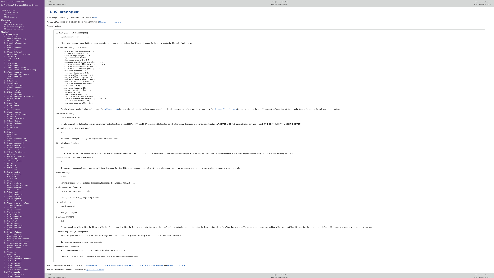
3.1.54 (9, 154)
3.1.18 (16, 74)
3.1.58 (8, 163)
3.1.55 (14, 156)
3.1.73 (12, 196)
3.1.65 (10, 179)
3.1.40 (13, 123)
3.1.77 (14, 205)
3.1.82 (13, 216)
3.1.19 (13, 76)
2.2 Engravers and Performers (13, 24)
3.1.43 (9, 130)
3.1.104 (12, 265)
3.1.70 (13, 190)
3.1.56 (10, 159)
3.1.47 (15, 139)
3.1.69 (13, 188)
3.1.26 (12, 92)
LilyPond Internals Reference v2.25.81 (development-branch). (20, 6)
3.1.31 (10, 103)
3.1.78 (10, 207)
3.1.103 (12, 263)
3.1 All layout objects (10, 34)
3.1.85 (13, 223)
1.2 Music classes (9, 15)
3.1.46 (8, 136)
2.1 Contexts (7, 22)
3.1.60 (10, 167)
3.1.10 (10, 56)
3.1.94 (15, 243)
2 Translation (5, 20)
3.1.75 (13, 201)
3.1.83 (11, 219)
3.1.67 (14, 183)
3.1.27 (14, 94)
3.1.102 (13, 261)
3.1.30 (10, 101)
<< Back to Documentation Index (12, 1)
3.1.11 (11, 59)
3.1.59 (10, 165)
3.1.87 (13, 227)
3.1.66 (9, 181)
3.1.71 (11, 192)
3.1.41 (9, 125)
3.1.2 (15, 39)
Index (285, 2)
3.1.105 (13, 267)
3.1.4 (15, 43)
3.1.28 (19, 96)
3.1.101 (17, 259)
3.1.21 (10, 81)
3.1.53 (14, 152)
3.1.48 (18, 141)
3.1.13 (10, 63)
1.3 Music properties (10, 17)
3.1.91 (13, 236)
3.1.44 (9, 132)
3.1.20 (8, 79)
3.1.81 (11, 214)
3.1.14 (11, 65)
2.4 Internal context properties (13, 29)
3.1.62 (12, 172)
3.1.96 (12, 248)
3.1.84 (10, 221)
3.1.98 (10, 252)
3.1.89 (13, 232)
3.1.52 (11, 150)
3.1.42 (11, 127)
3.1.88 (11, 230)
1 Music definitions (8, 10)
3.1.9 (17, 54)
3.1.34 (12, 110)
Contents (279, 2)
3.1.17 (14, 72)
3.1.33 (8, 107)
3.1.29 (12, 99)
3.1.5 (9, 45)
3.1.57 (13, 161)
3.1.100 (12, 256)
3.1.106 (16, 270)
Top (273, 2)
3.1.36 (15, 114)
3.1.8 (13, 52)
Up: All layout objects (280, 4)
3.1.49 (14, 143)
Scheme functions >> (483, 2)
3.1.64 (10, 176)
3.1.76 (16, 203)
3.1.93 (16, 241)
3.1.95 (16, 245)
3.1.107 (12, 272)
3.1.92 (16, 239)
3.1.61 (10, 170)
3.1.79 (13, 210)
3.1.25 (12, 90)
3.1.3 (14, 41)
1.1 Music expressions (10, 13)
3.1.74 (13, 199)
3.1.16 (20, 70)
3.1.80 (12, 212)
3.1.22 (11, 83)
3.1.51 (14, 148)
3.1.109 (13, 276)
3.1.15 (15, 67)
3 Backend (4, 32)
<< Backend (52, 2)
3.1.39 (12, 121)
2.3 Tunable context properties (13, 27)
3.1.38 (14, 119)
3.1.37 (10, 116)
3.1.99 (10, 254)
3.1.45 (10, 134)
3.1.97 (11, 250)
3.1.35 (13, 112)
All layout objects (111, 109)
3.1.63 (12, 174)
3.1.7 (11, 50)
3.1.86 (13, 225)
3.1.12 (9, 61)
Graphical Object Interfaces (225, 109)
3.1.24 (13, 88)
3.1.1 (10, 36)
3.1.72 (13, 194)
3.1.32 (11, 105)
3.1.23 (13, 85)
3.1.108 (14, 274)
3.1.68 (16, 185)
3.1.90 (12, 234)
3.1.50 (12, 145)
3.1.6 (13, 48)
